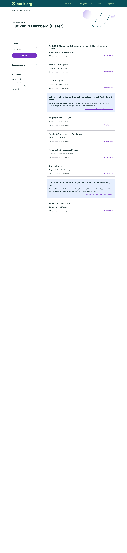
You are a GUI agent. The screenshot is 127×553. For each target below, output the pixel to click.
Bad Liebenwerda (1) (19, 86)
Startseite (15, 10)
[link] (81, 51)
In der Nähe (17, 74)
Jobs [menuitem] (92, 4)
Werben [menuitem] (100, 4)
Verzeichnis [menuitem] (67, 4)
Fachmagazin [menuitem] (82, 4)
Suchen (24, 55)
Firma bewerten (108, 55)
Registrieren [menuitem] (111, 4)
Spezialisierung (18, 65)
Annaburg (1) (16, 82)
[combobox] (24, 49)
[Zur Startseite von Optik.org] (22, 4)
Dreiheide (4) (16, 79)
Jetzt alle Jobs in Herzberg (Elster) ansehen (99, 109)
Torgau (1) (15, 89)
